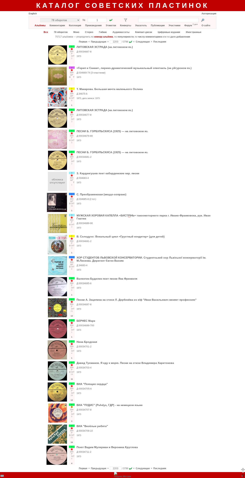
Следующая (143, 41)
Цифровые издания (169, 32)
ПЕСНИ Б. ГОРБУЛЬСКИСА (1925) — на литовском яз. (112, 131)
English (33, 13)
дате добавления (180, 36)
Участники (174, 25)
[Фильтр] (125, 20)
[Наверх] (243, 470)
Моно (76, 32)
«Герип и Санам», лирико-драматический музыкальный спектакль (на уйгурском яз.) (134, 68)
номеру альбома (103, 36)
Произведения (93, 25)
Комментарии (57, 25)
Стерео (89, 32)
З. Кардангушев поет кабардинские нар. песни (108, 173)
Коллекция (75, 25)
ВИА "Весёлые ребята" (92, 426)
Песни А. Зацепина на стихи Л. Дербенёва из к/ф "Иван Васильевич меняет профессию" (137, 299)
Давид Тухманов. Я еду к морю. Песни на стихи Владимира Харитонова (125, 362)
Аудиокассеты (121, 32)
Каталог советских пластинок (122, 5)
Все (46, 32)
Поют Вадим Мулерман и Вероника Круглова (107, 447)
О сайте (206, 25)
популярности (126, 36)
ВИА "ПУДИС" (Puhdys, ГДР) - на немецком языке (110, 405)
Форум (188, 25)
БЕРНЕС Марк (86, 320)
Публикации (158, 25)
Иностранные (193, 32)
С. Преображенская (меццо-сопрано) (101, 194)
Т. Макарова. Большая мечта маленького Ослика (110, 89)
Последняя (159, 41)
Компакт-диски (143, 32)
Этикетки (111, 25)
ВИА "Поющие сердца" (92, 384)
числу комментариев (150, 36)
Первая (83, 41)
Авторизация (209, 13)
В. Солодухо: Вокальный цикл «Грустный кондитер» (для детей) (121, 236)
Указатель (141, 25)
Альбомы (40, 25)
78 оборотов (61, 32)
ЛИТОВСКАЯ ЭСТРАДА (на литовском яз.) (105, 46)
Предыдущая (98, 41)
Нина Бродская (87, 341)
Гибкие (103, 32)
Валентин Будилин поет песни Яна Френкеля (107, 278)
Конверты (125, 25)
